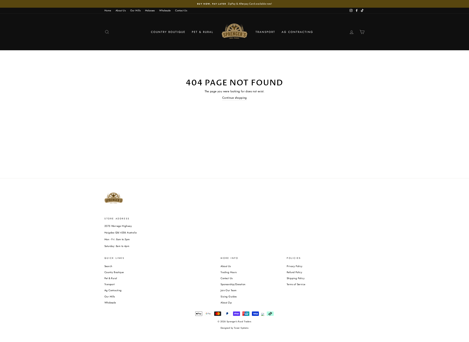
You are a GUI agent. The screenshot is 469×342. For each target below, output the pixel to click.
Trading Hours (229, 272)
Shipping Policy (295, 278)
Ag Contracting (297, 32)
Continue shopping (234, 98)
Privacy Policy (294, 266)
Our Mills (135, 10)
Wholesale (165, 10)
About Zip (226, 302)
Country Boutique (168, 32)
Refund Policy (294, 272)
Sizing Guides (229, 296)
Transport (265, 32)
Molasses (150, 10)
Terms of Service (296, 284)
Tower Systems (241, 328)
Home (107, 10)
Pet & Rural (202, 32)
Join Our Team (229, 290)
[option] (234, 4)
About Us (121, 10)
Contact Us (181, 10)
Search (108, 266)
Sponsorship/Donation (233, 284)
